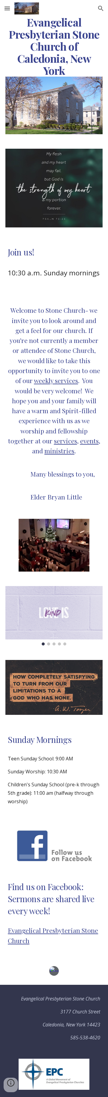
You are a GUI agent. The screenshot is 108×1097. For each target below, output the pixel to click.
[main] (54, 46)
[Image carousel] (54, 615)
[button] (7, 8)
